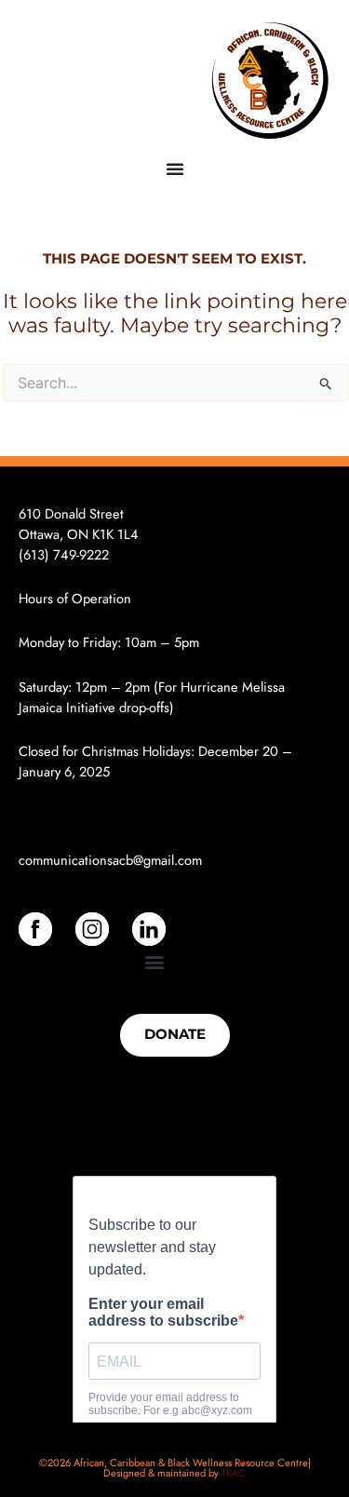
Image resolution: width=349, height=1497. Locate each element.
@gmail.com (167, 860)
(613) (36, 554)
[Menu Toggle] (175, 168)
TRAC (233, 1472)
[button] (154, 961)
